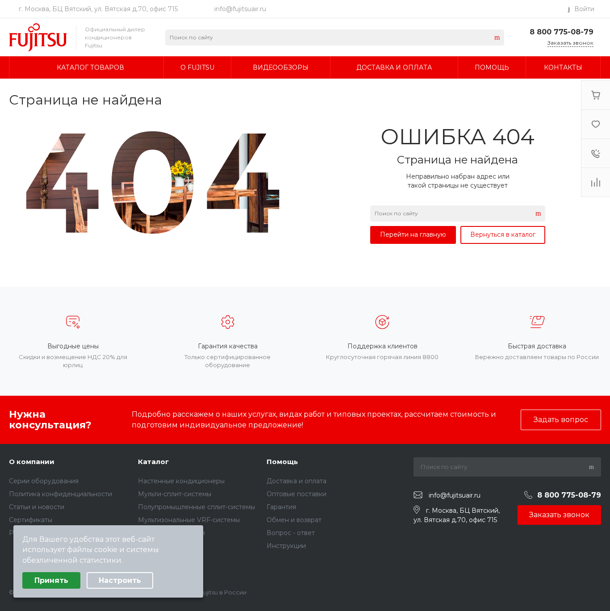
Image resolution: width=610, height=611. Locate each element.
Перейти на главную (413, 234)
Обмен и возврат (294, 520)
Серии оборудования (44, 481)
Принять (51, 580)
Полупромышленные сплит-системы (196, 507)
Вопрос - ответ (291, 533)
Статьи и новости (36, 507)
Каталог (153, 461)
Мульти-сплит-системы (174, 494)
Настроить (120, 580)
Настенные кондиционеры (181, 481)
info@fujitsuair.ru (240, 9)
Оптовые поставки (296, 494)
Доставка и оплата (296, 481)
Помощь (282, 461)
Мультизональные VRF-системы (189, 520)
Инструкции (286, 546)
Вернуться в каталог (502, 234)
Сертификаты (30, 520)
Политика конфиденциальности (60, 494)
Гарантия (281, 507)
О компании (31, 461)
